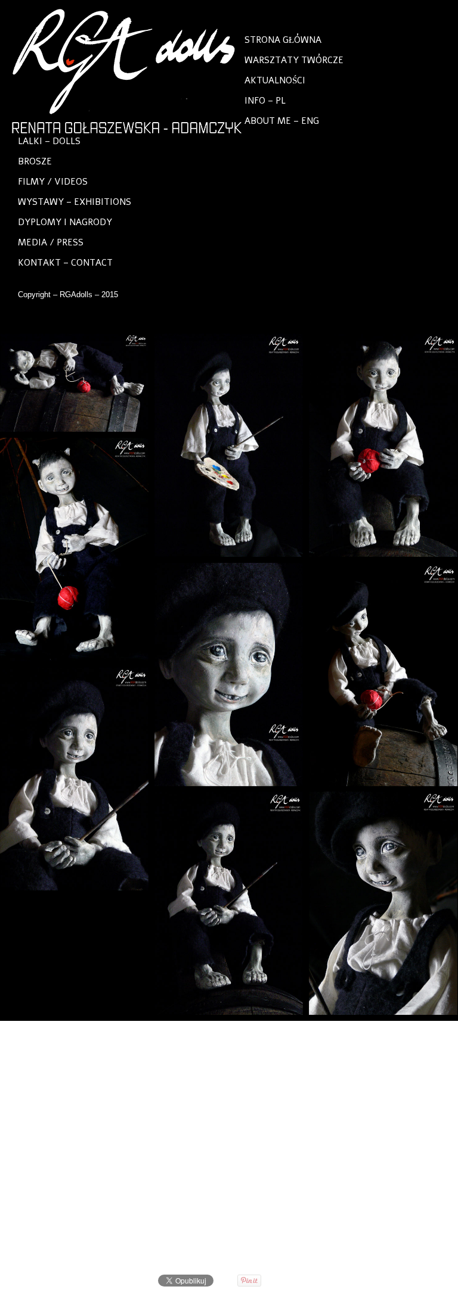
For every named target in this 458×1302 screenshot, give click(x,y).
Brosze (35, 161)
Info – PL (265, 101)
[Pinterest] (217, 320)
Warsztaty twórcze (294, 60)
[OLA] (435, 1035)
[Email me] (265, 320)
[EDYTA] (403, 1035)
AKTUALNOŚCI (275, 80)
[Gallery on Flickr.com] (241, 320)
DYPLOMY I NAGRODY (65, 222)
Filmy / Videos (53, 182)
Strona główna (283, 40)
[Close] (419, 1035)
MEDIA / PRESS (50, 242)
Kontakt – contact (65, 263)
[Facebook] (193, 320)
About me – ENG (282, 121)
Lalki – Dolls (49, 141)
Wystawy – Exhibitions (74, 202)
